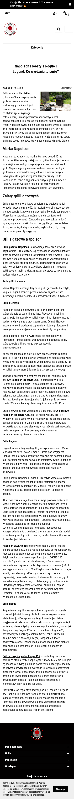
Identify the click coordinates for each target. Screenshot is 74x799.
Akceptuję (60, 789)
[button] (65, 14)
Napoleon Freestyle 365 (25, 380)
